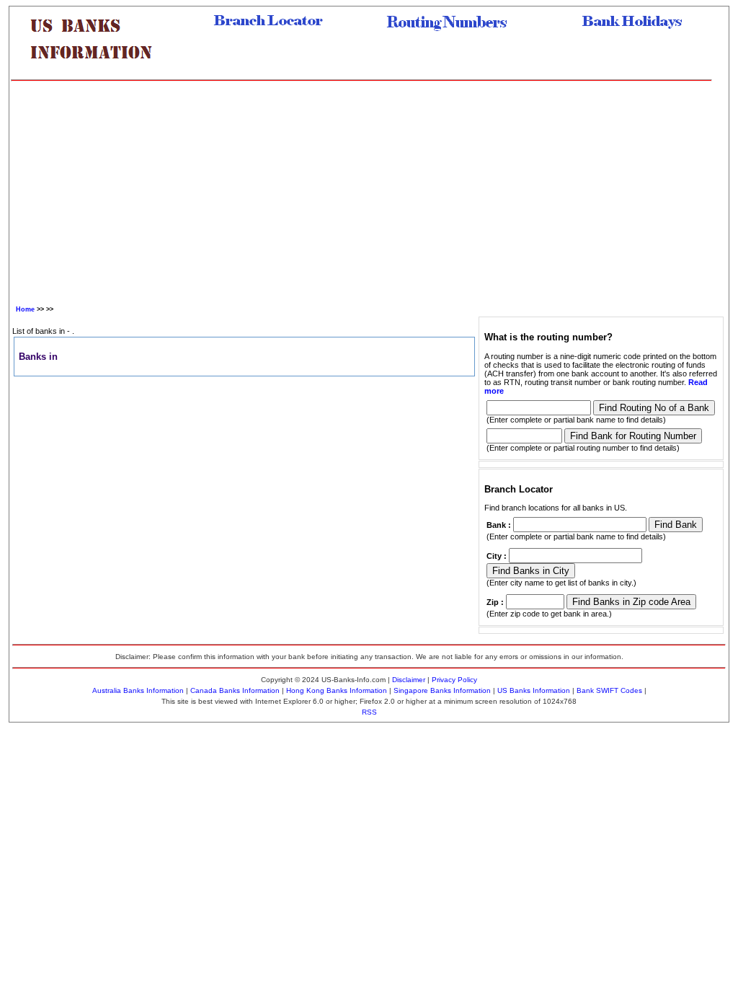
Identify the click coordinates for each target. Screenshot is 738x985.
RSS (369, 712)
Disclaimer (408, 680)
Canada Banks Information (235, 690)
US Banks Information (533, 690)
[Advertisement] (361, 190)
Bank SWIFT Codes (609, 690)
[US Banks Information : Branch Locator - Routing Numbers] (97, 70)
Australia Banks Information (138, 690)
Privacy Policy (454, 680)
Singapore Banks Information (442, 690)
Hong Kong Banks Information (336, 690)
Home (25, 309)
